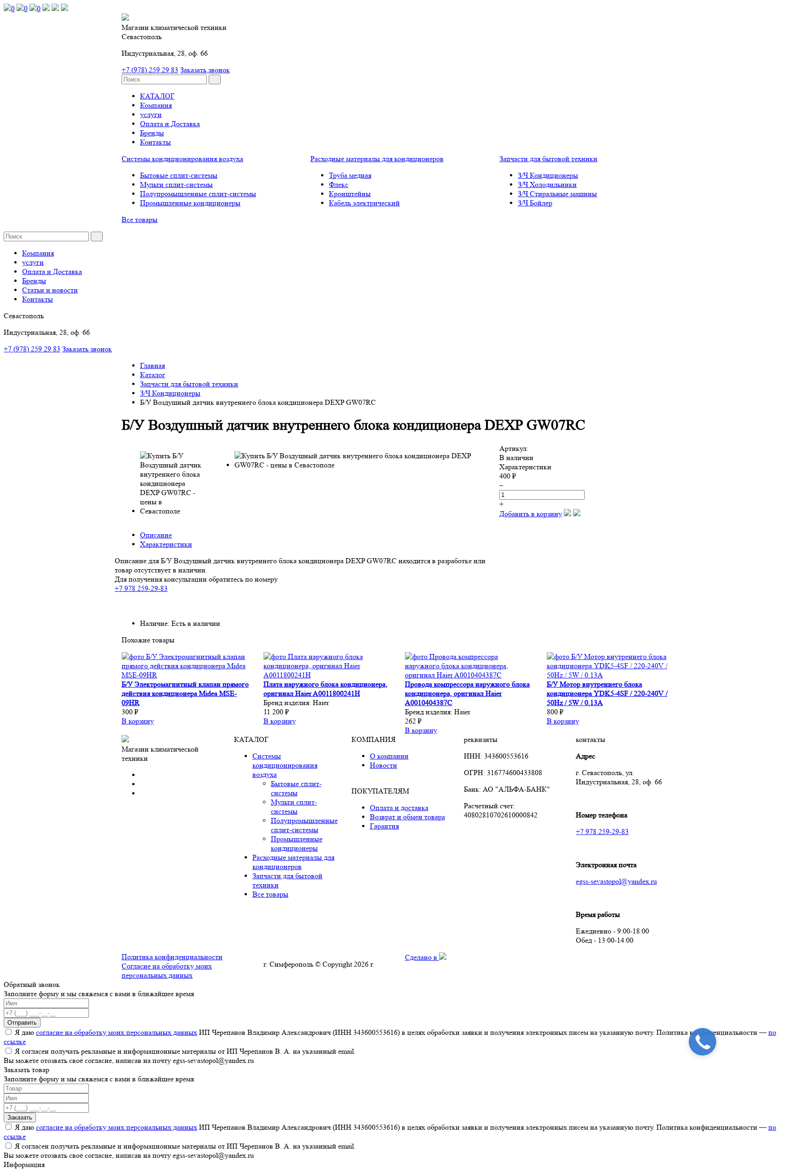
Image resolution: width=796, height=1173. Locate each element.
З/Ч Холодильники (547, 184)
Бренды (152, 132)
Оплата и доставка (399, 807)
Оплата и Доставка (170, 123)
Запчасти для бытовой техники (548, 158)
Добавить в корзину (530, 513)
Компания (156, 105)
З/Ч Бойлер (535, 202)
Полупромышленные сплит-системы (198, 193)
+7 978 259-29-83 (141, 588)
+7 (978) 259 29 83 (150, 69)
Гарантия (384, 826)
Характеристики (166, 544)
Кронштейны (350, 193)
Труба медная (350, 175)
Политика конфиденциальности (172, 956)
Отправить (22, 1022)
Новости (383, 765)
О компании (389, 756)
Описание (156, 535)
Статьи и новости (50, 290)
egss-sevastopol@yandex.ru (616, 881)
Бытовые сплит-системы (178, 175)
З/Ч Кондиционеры (548, 175)
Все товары (140, 219)
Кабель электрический (364, 202)
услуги (151, 114)
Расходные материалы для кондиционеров (377, 158)
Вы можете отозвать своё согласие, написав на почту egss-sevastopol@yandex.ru (129, 1060)
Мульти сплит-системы (176, 184)
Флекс (338, 184)
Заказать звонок (205, 69)
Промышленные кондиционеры (190, 202)
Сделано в (422, 957)
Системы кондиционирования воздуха (182, 158)
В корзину (138, 721)
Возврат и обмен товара (407, 816)
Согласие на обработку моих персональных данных (167, 971)
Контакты (155, 142)
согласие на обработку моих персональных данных (116, 1032)
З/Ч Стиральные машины (557, 193)
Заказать (19, 1117)
